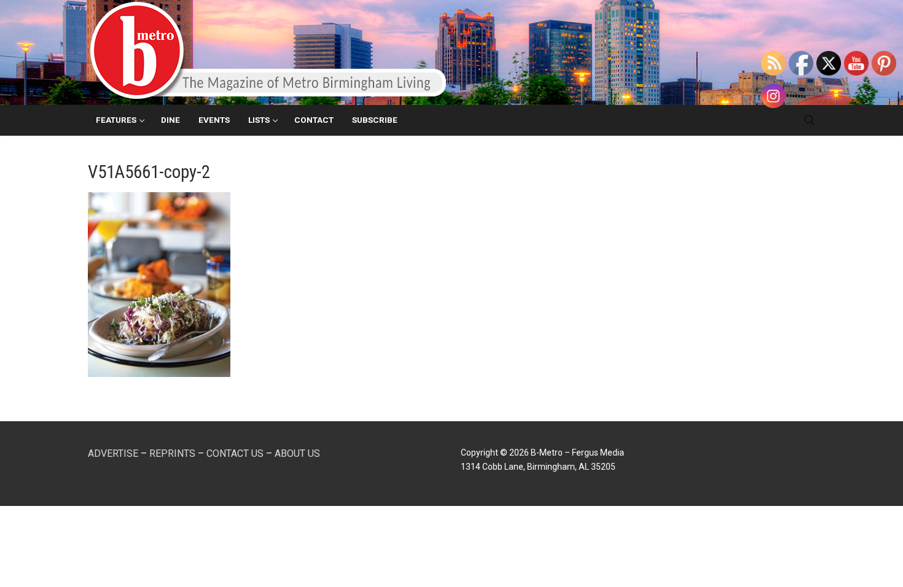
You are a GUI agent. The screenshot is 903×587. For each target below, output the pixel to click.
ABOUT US (297, 453)
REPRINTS (172, 453)
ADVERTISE (113, 453)
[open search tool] (809, 120)
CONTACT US (235, 453)
